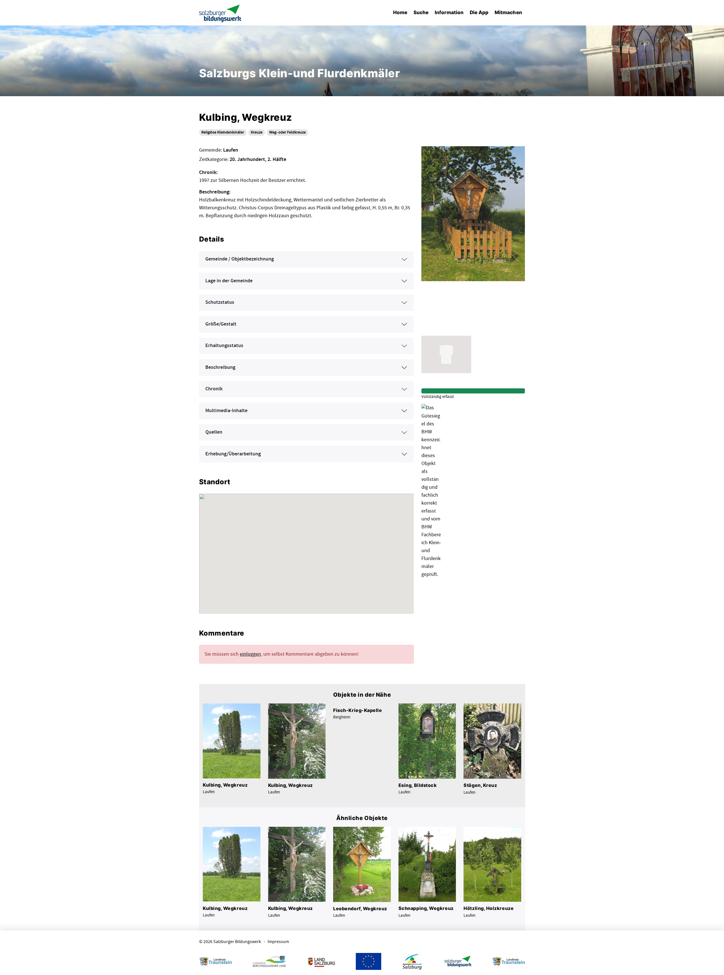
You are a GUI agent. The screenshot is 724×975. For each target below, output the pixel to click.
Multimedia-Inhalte (226, 410)
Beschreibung (220, 367)
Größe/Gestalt (220, 324)
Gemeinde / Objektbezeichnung (239, 259)
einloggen (250, 654)
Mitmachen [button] (508, 12)
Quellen (213, 432)
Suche (420, 12)
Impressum (278, 942)
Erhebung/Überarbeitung (233, 454)
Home (400, 12)
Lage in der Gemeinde (229, 280)
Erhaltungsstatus (224, 345)
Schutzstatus (219, 302)
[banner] (220, 12)
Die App (479, 12)
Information (449, 12)
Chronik (214, 389)
